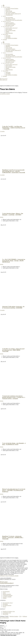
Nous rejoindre (9, 33)
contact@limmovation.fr (7, 583)
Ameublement (9, 15)
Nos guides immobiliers (11, 38)
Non (6, 631)
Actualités (7, 37)
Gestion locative (9, 22)
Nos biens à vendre (10, 18)
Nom (1, 627)
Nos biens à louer (9, 25)
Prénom (2, 625)
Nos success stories (10, 30)
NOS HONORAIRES (10, 24)
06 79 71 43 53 (3, 581)
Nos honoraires (9, 17)
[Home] (3, 6)
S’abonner (7, 35)
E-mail (2, 628)
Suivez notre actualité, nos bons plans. (9, 630)
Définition (7, 9)
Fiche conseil (8, 11)
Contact (5, 39)
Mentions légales (14, 616)
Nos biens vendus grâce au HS (13, 13)
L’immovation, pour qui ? (11, 28)
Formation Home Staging (11, 8)
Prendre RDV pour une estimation (13, 20)
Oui (2, 631)
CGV (20, 616)
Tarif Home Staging (10, 12)
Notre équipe (8, 29)
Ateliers (7, 31)
